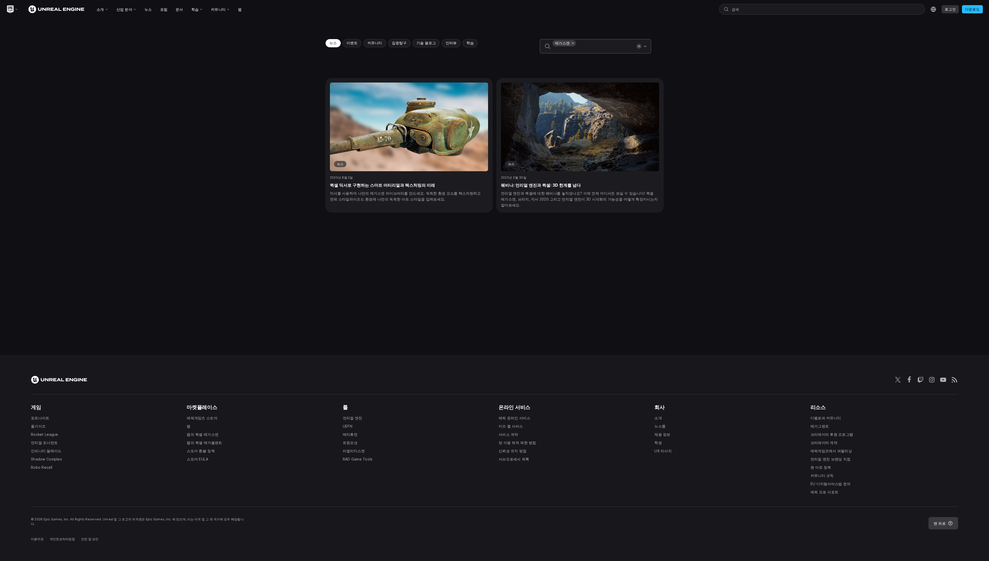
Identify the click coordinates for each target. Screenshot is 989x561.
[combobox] (593, 49)
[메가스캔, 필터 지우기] (573, 43)
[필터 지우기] (639, 46)
